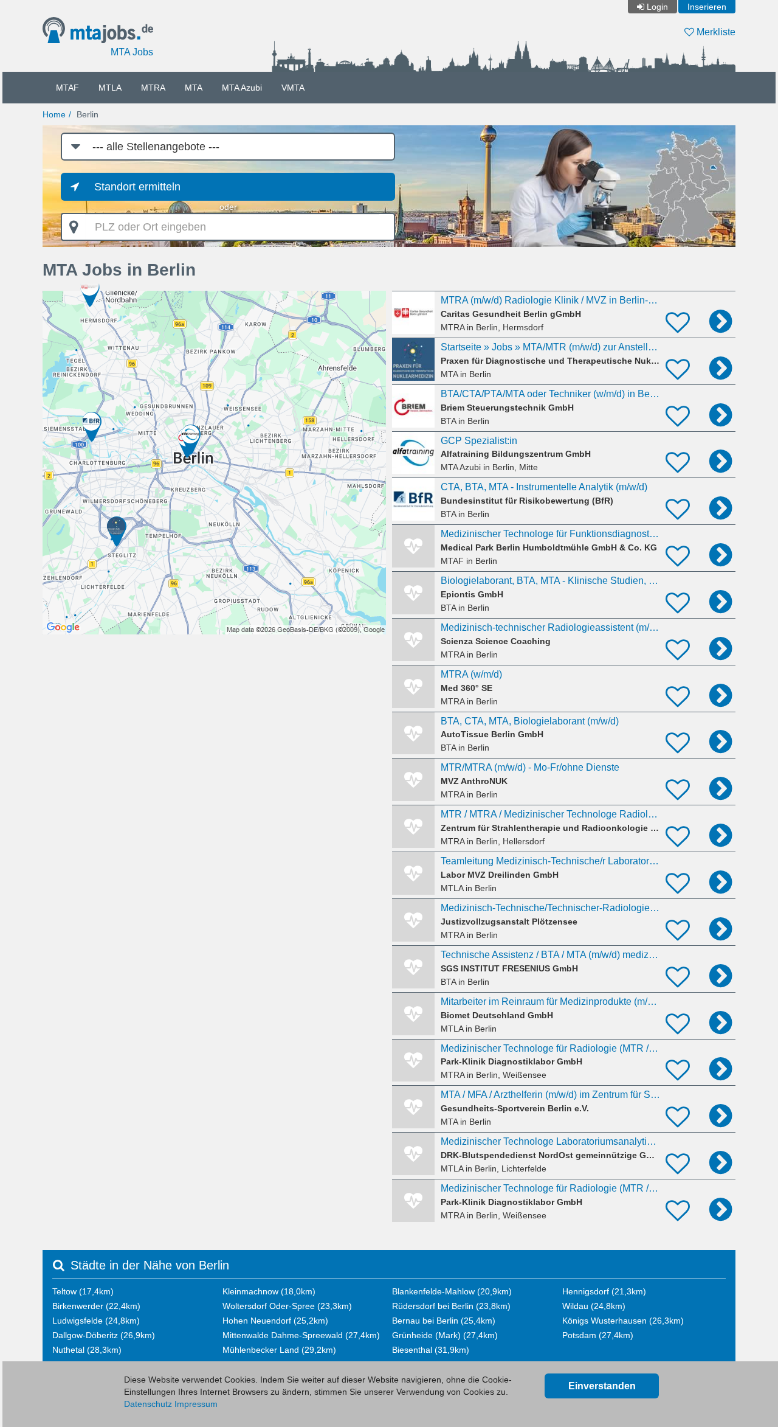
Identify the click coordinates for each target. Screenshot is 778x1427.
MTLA (110, 87)
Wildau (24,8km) (593, 1306)
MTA (193, 87)
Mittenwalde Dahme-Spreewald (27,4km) (301, 1335)
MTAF (67, 87)
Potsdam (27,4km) (597, 1335)
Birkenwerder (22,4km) (96, 1306)
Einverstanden (602, 1386)
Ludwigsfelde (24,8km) (96, 1320)
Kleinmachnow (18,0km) (268, 1291)
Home (54, 114)
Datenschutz (148, 1404)
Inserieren (706, 7)
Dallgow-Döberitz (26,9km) (103, 1335)
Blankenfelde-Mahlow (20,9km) (452, 1291)
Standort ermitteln (137, 187)
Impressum (196, 1404)
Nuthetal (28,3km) (87, 1350)
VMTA (293, 87)
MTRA (153, 87)
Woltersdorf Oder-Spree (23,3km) (287, 1306)
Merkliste (714, 32)
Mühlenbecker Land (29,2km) (279, 1350)
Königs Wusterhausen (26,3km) (623, 1320)
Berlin (87, 114)
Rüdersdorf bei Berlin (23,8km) (451, 1306)
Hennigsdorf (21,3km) (604, 1291)
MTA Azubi (242, 87)
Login (657, 7)
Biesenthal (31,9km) (430, 1350)
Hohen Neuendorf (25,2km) (275, 1320)
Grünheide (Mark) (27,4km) (445, 1335)
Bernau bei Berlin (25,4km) (443, 1320)
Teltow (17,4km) (83, 1291)
